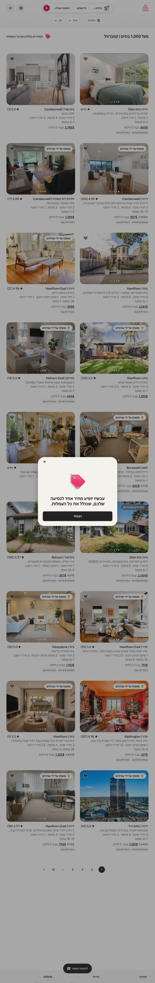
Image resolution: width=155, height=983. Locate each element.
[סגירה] (44, 461)
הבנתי (77, 516)
